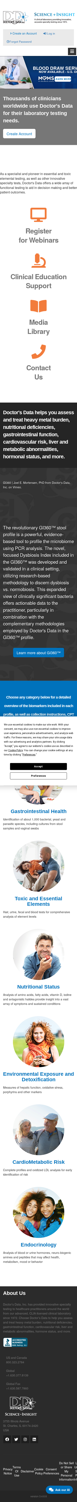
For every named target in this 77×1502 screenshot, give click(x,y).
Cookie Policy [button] (15, 750)
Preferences (38, 775)
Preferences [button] (29, 754)
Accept (38, 766)
